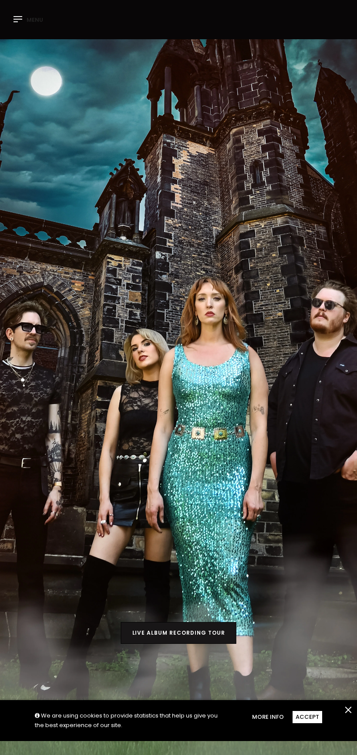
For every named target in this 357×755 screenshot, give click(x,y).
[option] (178, 377)
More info (268, 717)
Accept (307, 717)
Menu (35, 20)
